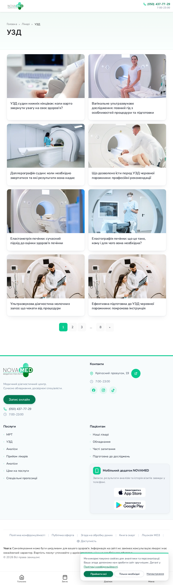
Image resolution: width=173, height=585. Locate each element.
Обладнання (102, 442)
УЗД (9, 442)
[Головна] (18, 370)
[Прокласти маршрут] (136, 373)
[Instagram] (103, 390)
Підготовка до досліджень (111, 456)
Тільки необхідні (131, 574)
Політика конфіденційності (27, 535)
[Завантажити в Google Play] (130, 505)
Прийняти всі (102, 574)
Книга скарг (127, 535)
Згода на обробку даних (97, 535)
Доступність (88, 541)
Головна (12, 24)
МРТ (9, 435)
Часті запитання (104, 449)
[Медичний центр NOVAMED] (15, 6)
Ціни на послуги (17, 471)
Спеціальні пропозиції (21, 478)
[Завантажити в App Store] (130, 492)
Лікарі (26, 24)
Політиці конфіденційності (101, 566)
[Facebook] (93, 390)
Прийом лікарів (17, 456)
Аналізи (12, 449)
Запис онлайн (19, 399)
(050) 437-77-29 (158, 4)
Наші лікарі (101, 435)
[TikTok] (113, 390)
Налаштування (155, 573)
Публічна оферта (63, 535)
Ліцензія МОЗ (151, 535)
